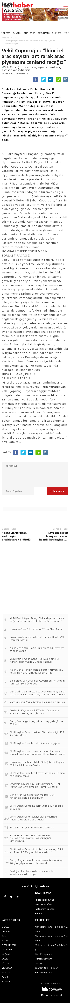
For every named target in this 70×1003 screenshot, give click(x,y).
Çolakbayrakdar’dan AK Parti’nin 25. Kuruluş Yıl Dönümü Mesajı (37, 638)
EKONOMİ (56, 33)
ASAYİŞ (6, 972)
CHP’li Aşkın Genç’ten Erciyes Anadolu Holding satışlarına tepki (37, 774)
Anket (5, 977)
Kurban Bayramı (43, 958)
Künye (38, 913)
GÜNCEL (17, 33)
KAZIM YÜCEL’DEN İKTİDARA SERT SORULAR (37, 702)
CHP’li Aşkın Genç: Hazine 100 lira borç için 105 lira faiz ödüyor (37, 734)
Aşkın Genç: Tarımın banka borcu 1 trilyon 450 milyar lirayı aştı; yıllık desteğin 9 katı (36, 671)
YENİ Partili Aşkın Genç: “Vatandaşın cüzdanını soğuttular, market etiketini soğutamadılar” (37, 619)
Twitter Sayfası (43, 904)
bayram (39, 963)
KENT (25, 33)
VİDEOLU (7, 968)
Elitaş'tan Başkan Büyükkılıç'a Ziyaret (32, 827)
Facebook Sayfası (45, 899)
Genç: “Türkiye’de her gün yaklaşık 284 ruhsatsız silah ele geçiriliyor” (32, 796)
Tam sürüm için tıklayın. (35, 886)
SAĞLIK (6, 958)
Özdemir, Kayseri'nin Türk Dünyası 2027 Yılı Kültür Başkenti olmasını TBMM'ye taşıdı (35, 785)
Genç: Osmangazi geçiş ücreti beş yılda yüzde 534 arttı (36, 723)
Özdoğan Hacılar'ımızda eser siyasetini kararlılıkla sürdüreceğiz (32, 872)
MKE (37, 931)
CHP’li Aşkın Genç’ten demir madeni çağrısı (35, 743)
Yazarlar (6, 981)
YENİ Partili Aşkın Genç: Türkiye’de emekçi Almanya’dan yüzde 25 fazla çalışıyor (34, 660)
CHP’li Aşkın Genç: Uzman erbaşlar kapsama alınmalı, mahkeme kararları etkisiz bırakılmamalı (37, 752)
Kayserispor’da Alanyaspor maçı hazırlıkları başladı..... (53, 536)
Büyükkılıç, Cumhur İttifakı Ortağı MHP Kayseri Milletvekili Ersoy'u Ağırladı (37, 763)
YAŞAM (6, 954)
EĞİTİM (6, 963)
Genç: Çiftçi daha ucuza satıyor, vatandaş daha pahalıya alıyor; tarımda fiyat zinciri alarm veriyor (38, 693)
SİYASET (6, 33)
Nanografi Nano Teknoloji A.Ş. (51, 926)
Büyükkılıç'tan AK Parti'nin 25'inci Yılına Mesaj (36, 629)
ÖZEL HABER (44, 33)
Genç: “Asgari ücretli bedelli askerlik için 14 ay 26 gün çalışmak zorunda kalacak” (36, 862)
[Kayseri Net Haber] (22, 5)
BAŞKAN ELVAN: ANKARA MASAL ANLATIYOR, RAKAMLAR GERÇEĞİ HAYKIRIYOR (30, 838)
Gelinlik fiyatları (43, 954)
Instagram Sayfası (45, 909)
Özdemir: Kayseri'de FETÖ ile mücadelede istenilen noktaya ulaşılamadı (34, 712)
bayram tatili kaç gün (46, 968)
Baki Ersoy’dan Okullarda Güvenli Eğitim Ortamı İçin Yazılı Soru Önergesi (37, 682)
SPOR (32, 33)
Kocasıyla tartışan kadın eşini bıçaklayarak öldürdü (16, 536)
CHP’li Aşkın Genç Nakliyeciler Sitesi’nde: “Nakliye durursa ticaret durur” (33, 818)
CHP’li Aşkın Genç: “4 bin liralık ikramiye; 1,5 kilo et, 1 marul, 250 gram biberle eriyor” (37, 851)
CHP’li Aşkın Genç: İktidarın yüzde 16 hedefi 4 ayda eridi (36, 807)
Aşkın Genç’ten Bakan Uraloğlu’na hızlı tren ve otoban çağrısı (37, 649)
